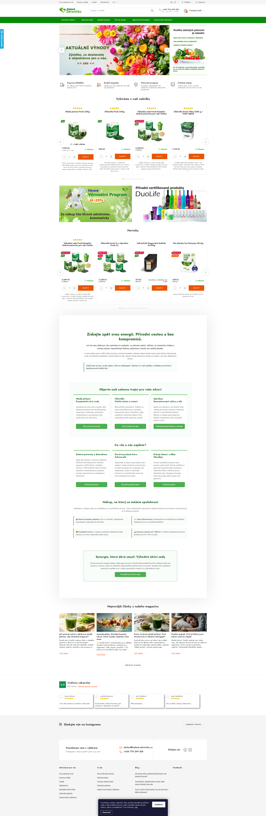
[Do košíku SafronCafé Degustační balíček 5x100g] (159, 288)
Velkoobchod (104, 2)
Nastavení (107, 812)
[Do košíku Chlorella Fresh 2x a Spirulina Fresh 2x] (122, 288)
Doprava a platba (82, 2)
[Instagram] (190, 750)
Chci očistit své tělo (130, 426)
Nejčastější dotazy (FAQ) (67, 789)
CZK (175, 2)
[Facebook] (185, 750)
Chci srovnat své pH (91, 426)
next (205, 141)
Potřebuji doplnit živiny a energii (169, 426)
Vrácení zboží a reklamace (68, 797)
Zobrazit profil (194, 724)
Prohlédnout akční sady (130, 574)
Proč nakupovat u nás (66, 2)
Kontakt (94, 2)
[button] (61, 50)
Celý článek (63, 653)
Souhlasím (159, 804)
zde (136, 807)
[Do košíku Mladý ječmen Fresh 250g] (86, 157)
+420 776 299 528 (170, 10)
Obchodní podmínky (66, 793)
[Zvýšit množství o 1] (74, 157)
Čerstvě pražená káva (130, 484)
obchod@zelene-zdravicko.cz (138, 747)
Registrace (201, 2)
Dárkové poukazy (102, 777)
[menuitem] (69, 20)
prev (60, 141)
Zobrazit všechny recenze (87, 686)
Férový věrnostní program (105, 774)
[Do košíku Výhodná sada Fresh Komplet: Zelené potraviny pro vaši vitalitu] (159, 156)
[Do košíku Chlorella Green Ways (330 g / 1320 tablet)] (196, 156)
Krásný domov (169, 484)
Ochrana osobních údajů (105, 781)
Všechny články (133, 665)
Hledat (152, 10)
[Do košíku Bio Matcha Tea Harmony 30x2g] (196, 288)
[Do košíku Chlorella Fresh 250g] (122, 156)
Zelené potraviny (92, 484)
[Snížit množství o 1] (64, 157)
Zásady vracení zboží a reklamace (108, 789)
